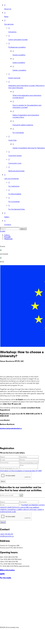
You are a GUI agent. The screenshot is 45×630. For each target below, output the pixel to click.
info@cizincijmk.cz (7, 536)
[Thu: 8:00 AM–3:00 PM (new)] (22, 564)
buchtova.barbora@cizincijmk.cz (11, 428)
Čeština (7, 235)
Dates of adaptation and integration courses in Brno (26, 114)
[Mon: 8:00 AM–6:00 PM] (22, 557)
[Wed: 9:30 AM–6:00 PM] (22, 561)
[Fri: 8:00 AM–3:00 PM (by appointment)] (22, 566)
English (2, 231)
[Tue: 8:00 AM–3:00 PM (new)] (22, 559)
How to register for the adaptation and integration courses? (27, 104)
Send (3, 481)
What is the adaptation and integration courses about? (27, 94)
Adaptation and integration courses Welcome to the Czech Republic (26, 84)
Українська (8, 239)
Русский (7, 237)
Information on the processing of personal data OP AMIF (21, 471)
